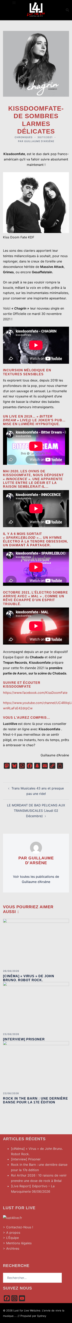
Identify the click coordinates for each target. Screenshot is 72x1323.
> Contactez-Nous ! (18, 1227)
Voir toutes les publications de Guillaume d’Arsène (36, 879)
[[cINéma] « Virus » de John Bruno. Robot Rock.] (36, 943)
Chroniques (24, 137)
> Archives (11, 1248)
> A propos (11, 1233)
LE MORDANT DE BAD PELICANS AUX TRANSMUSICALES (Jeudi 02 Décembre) (36, 810)
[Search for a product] (67, 10)
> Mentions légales (17, 1243)
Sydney (41, 1315)
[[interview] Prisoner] (36, 1005)
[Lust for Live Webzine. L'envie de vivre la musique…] (36, 10)
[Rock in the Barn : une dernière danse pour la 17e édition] (36, 1065)
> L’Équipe (11, 1238)
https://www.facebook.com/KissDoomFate (35, 693)
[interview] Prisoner (24, 1039)
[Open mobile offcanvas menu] (14, 2)
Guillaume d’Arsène (39, 141)
